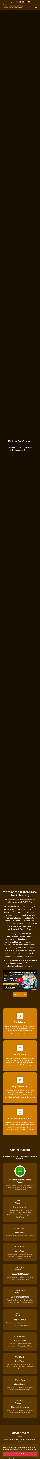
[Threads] (26, 2)
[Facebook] (20, 2)
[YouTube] (29, 2)
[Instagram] (23, 2)
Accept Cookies (20, 1454)
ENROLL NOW (20, 995)
